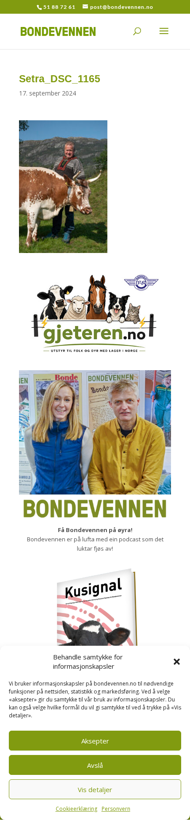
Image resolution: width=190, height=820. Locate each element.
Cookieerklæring (76, 808)
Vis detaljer (95, 789)
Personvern (116, 808)
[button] (176, 661)
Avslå (95, 765)
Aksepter (95, 740)
